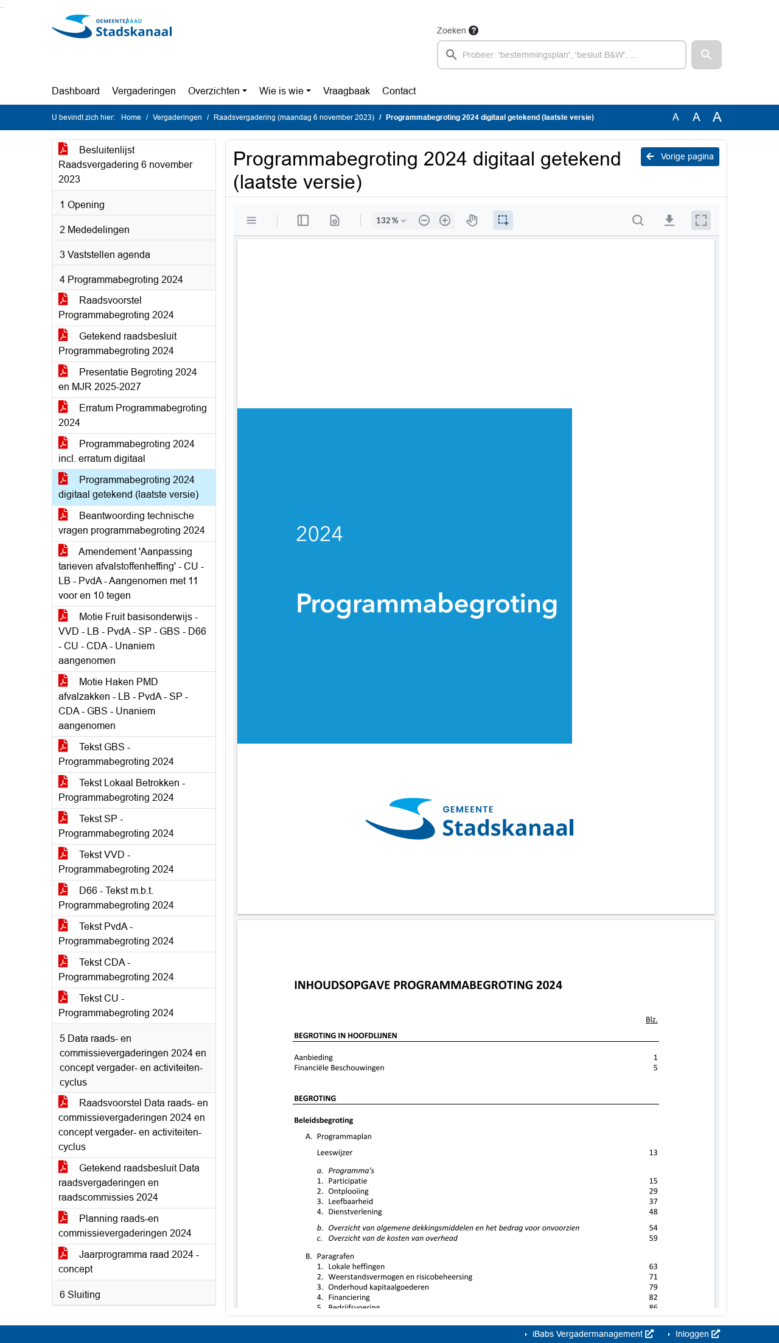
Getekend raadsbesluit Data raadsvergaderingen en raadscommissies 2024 (129, 1182)
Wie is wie (281, 91)
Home (131, 117)
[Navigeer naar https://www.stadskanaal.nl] (112, 46)
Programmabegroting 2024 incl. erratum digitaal (126, 451)
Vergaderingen (144, 91)
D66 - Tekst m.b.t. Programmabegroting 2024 (116, 897)
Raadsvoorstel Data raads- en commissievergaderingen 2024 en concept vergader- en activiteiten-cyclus (133, 1125)
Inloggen (692, 1334)
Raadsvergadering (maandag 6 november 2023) (294, 117)
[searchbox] (561, 54)
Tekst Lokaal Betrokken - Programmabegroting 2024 (121, 790)
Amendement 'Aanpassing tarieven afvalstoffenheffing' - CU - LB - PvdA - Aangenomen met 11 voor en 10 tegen (131, 573)
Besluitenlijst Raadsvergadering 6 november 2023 (125, 164)
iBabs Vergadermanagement (587, 1334)
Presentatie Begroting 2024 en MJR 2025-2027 (127, 379)
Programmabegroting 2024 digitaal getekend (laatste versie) (128, 487)
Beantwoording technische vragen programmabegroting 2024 (131, 523)
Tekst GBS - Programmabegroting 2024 (116, 754)
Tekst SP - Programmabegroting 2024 (116, 826)
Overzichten (214, 91)
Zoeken (451, 30)
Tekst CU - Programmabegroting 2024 (116, 1005)
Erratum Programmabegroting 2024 (132, 415)
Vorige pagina (686, 156)
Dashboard (76, 91)
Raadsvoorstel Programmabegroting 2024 (116, 307)
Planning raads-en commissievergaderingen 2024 (125, 1225)
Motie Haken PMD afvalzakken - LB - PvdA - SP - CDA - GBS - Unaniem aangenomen (123, 704)
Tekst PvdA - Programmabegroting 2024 (116, 933)
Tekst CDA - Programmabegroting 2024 (116, 969)
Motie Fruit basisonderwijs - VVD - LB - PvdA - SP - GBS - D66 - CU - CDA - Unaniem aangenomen (132, 639)
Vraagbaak (346, 91)
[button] (706, 54)
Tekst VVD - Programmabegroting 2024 (116, 861)
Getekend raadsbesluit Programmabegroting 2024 (117, 343)
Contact (399, 91)
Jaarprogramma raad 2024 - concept (128, 1261)
